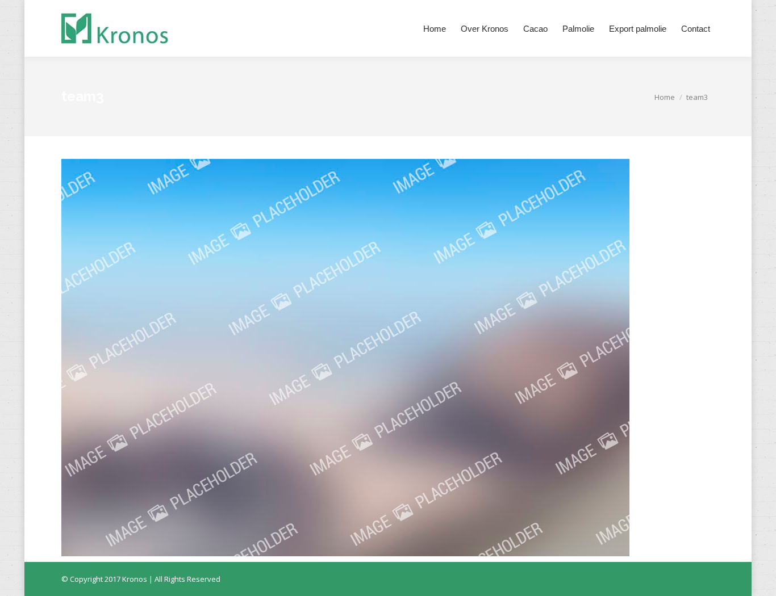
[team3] (388, 357)
